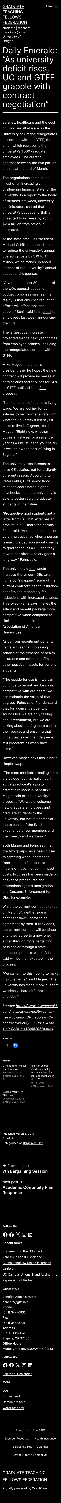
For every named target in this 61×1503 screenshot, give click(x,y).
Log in (7, 1390)
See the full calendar (17, 1374)
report (32, 195)
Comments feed (14, 1402)
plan (32, 569)
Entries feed (11, 1396)
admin (10, 1138)
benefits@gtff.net (15, 1302)
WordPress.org (13, 1408)
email (47, 312)
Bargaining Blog (33, 1143)
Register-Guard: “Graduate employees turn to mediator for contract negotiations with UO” (42, 1072)
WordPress (40, 1488)
